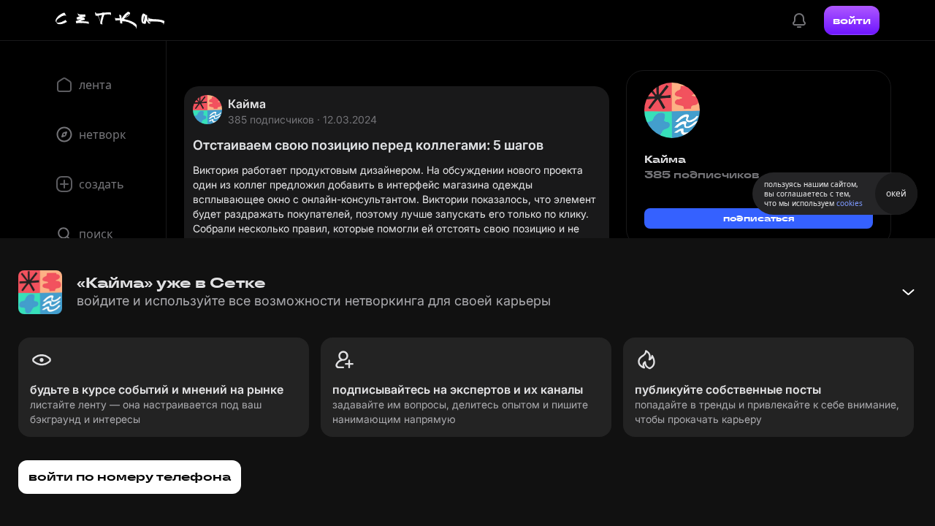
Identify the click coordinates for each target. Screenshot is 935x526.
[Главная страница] (110, 20)
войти (852, 20)
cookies (849, 203)
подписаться (759, 218)
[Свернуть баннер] (908, 292)
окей (896, 193)
